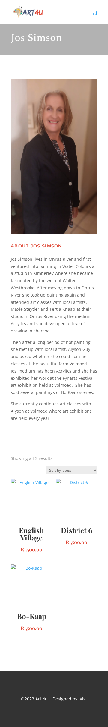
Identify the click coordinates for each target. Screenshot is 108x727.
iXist (82, 699)
